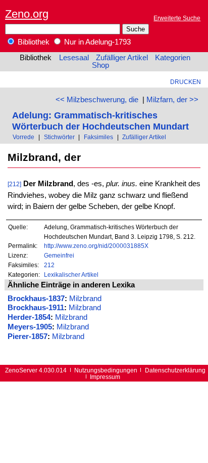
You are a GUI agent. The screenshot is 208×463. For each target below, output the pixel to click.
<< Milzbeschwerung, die (97, 100)
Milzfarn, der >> (172, 100)
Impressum (105, 376)
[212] (14, 184)
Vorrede (23, 137)
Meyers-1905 (30, 327)
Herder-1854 (29, 317)
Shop (100, 65)
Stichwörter (59, 137)
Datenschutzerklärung (175, 370)
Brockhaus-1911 (36, 308)
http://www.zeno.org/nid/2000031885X (96, 245)
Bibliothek (32, 42)
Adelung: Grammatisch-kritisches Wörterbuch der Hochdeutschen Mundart (100, 121)
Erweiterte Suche (176, 18)
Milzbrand (85, 298)
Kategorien (172, 58)
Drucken (185, 81)
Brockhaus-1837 (36, 298)
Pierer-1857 (27, 336)
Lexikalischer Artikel (71, 274)
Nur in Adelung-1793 (96, 42)
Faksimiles (98, 137)
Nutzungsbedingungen (105, 370)
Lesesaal (74, 58)
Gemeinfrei (59, 255)
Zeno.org (26, 14)
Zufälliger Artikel (122, 58)
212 (49, 265)
